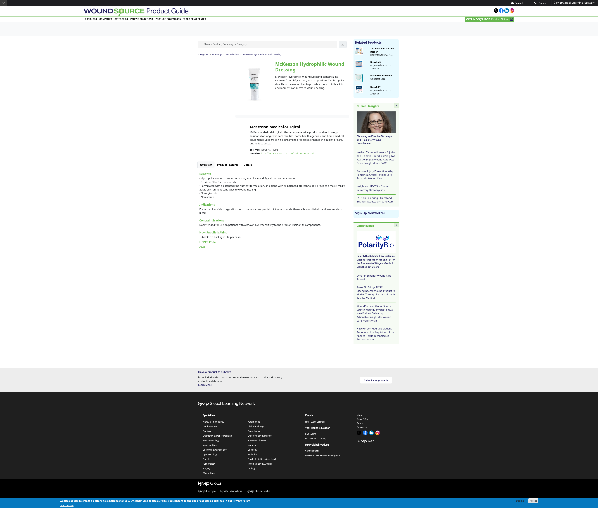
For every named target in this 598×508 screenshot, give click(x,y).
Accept (533, 500)
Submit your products (376, 380)
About (359, 416)
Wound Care (209, 473)
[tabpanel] (273, 210)
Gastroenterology (211, 441)
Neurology (253, 445)
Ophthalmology (210, 455)
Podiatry (207, 459)
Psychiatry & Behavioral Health (262, 459)
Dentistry (207, 431)
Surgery (206, 469)
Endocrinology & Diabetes (260, 436)
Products (91, 19)
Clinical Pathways (256, 427)
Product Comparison (168, 19)
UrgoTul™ (375, 87)
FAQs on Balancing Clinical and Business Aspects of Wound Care (375, 199)
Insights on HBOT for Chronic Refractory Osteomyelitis (373, 188)
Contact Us (362, 427)
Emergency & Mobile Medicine (217, 436)
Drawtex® (375, 62)
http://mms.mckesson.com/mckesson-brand (287, 153)
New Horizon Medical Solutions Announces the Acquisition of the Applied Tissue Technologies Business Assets (375, 334)
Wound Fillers (232, 55)
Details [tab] (248, 165)
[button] (3, 3)
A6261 (202, 246)
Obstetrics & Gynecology (215, 450)
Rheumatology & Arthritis (260, 464)
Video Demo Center (194, 19)
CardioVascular (210, 427)
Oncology (252, 450)
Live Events (310, 434)
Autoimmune (254, 422)
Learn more (67, 505)
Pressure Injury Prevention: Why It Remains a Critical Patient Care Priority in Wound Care (376, 174)
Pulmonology (209, 464)
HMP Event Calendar (315, 422)
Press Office (362, 420)
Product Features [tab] (227, 165)
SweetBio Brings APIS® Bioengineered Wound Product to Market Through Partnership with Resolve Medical (376, 293)
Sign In (360, 423)
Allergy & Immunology (213, 422)
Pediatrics (252, 455)
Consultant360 (312, 451)
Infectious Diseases (257, 441)
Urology (251, 469)
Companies (105, 19)
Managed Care (210, 445)
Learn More (205, 385)
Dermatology (254, 431)
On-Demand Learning (315, 439)
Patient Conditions (141, 19)
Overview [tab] (206, 165)
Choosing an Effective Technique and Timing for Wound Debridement (374, 140)
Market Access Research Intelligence (322, 456)
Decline (520, 500)
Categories (121, 19)
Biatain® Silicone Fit (381, 75)
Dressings (217, 55)
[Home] (208, 12)
